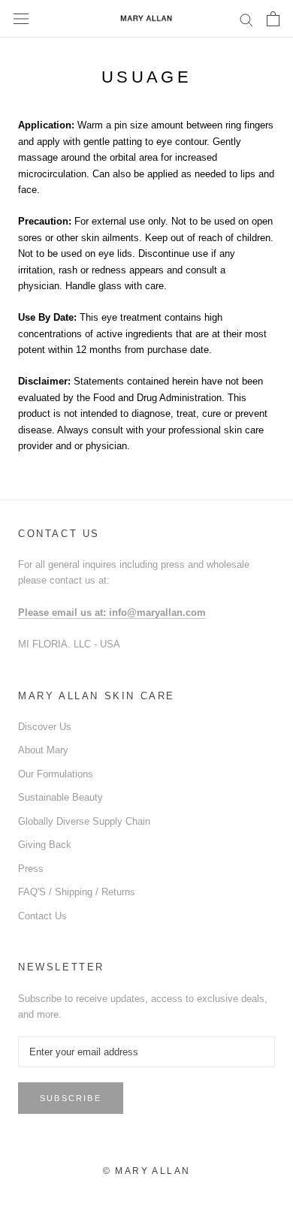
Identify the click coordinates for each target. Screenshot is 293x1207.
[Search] (246, 19)
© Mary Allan (147, 1171)
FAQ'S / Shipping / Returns (76, 892)
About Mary (43, 750)
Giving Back (44, 844)
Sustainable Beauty (60, 797)
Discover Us (44, 726)
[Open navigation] (21, 19)
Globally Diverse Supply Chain (84, 821)
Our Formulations (55, 774)
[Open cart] (273, 18)
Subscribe (70, 1098)
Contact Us (42, 916)
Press (31, 868)
